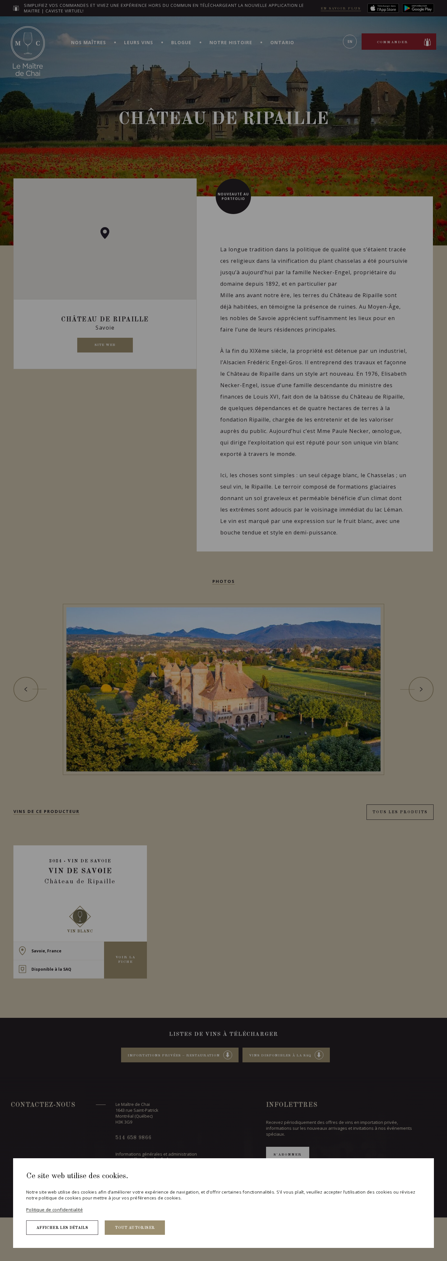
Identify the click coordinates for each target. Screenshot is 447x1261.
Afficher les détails (62, 1228)
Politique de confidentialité (54, 1210)
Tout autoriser (135, 1228)
